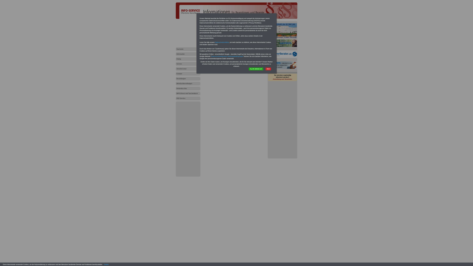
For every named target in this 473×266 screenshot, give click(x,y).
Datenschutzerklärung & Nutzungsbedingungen (227, 56)
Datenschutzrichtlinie (222, 42)
